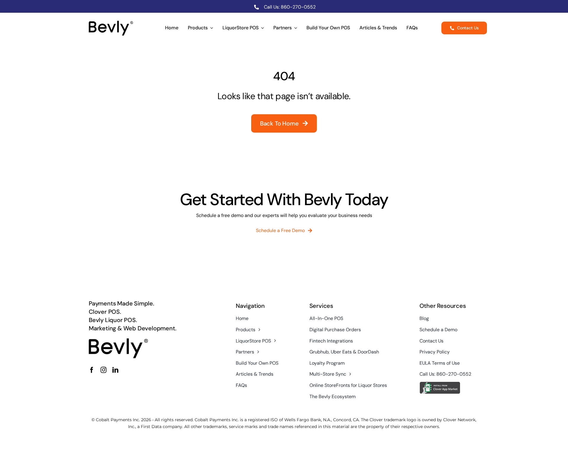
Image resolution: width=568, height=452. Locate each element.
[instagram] (103, 370)
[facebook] (92, 370)
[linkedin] (115, 370)
